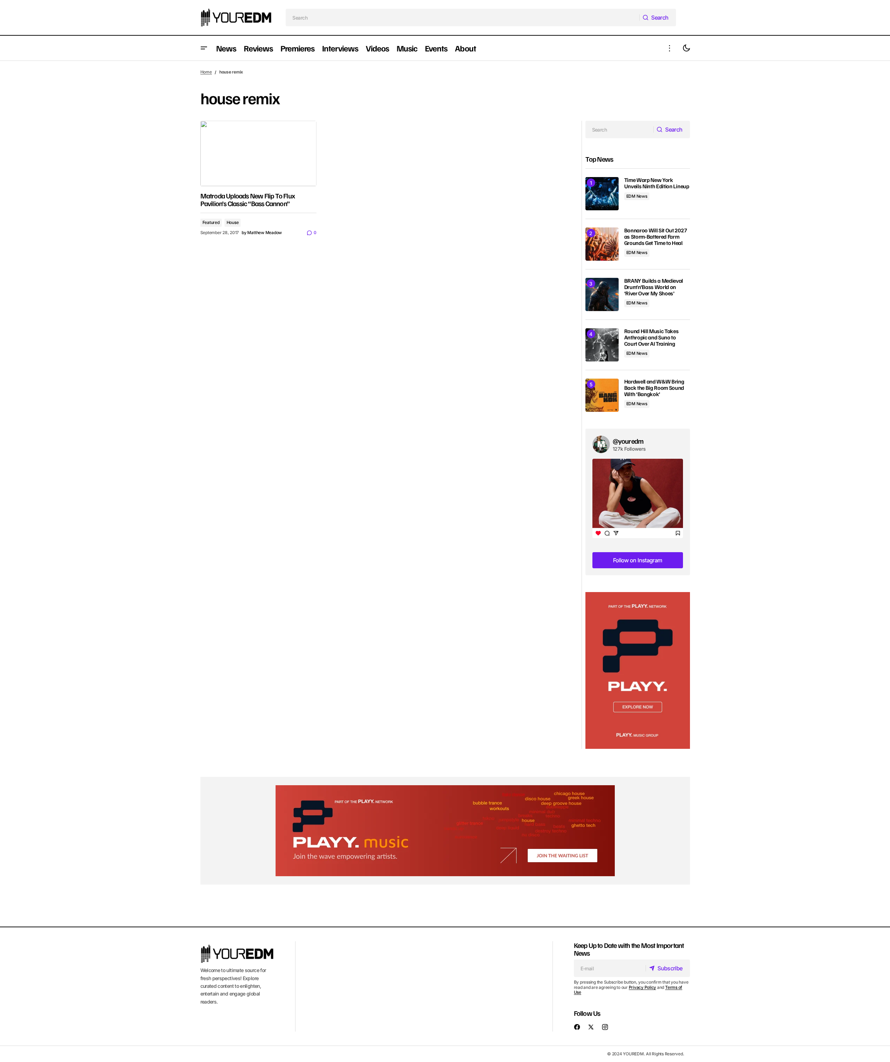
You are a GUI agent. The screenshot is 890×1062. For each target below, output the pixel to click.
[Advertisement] (637, 670)
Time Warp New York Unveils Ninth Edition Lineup (656, 183)
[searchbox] (462, 17)
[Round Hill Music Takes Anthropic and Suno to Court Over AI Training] (602, 344)
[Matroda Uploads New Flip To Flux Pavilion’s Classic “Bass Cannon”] (258, 153)
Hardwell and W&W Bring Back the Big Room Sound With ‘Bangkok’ (654, 388)
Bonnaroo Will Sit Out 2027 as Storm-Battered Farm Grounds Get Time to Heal (655, 236)
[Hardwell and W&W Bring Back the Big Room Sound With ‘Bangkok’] (602, 395)
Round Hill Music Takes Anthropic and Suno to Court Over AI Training (651, 337)
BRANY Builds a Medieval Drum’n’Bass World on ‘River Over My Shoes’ (653, 287)
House (233, 222)
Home (206, 72)
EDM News (636, 196)
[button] (203, 48)
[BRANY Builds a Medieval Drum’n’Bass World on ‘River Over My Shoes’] (602, 294)
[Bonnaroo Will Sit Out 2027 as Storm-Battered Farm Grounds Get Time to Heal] (602, 244)
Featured (211, 222)
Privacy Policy (642, 987)
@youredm (628, 440)
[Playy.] (445, 830)
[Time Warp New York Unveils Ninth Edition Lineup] (602, 193)
